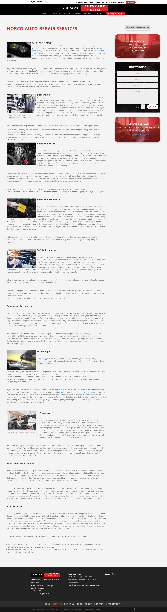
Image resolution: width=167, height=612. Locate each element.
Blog (67, 14)
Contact (99, 14)
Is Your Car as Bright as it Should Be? (81, 577)
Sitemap (98, 609)
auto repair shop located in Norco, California (79, 392)
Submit (152, 106)
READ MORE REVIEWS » (138, 134)
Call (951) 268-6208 (139, 27)
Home (45, 14)
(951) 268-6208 (37, 2)
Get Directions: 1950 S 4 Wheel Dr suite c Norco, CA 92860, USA (101, 2)
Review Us (69, 604)
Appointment (115, 13)
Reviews (131, 2)
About (87, 14)
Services (55, 14)
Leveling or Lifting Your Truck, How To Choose (84, 585)
